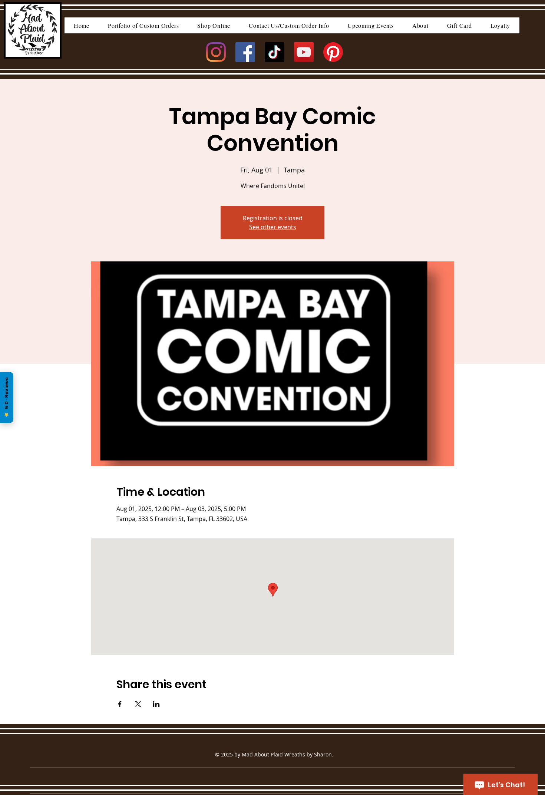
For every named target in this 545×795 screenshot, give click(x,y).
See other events (272, 227)
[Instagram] (216, 52)
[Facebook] (245, 52)
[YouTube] (304, 52)
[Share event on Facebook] (119, 704)
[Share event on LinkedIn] (156, 704)
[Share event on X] (138, 704)
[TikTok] (274, 52)
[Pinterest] (333, 52)
